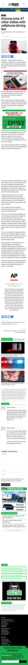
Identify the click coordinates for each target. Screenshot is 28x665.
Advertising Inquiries (5, 628)
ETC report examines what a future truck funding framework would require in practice (12, 355)
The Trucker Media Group (6, 619)
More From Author (19, 339)
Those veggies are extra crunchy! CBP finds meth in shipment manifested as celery (12, 384)
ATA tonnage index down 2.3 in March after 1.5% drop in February (15, 331)
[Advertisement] (14, 165)
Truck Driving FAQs (5, 640)
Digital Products (4, 630)
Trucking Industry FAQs (6, 642)
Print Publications (5, 631)
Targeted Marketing (5, 632)
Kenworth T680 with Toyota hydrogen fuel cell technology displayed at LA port (13, 323)
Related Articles (7, 339)
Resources (3, 637)
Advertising (3, 626)
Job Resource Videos (5, 644)
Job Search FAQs (4, 639)
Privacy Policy (4, 622)
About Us (3, 617)
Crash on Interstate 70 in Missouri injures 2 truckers (12, 369)
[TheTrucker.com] (13, 4)
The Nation (3, 15)
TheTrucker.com (6, 655)
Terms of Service (4, 623)
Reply (8, 423)
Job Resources (4, 643)
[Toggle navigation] (3, 4)
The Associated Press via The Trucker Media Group (13, 31)
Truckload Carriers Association (8, 621)
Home (2, 35)
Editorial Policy (4, 625)
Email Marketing (4, 634)
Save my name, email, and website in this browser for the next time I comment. (12, 480)
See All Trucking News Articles (13, 530)
